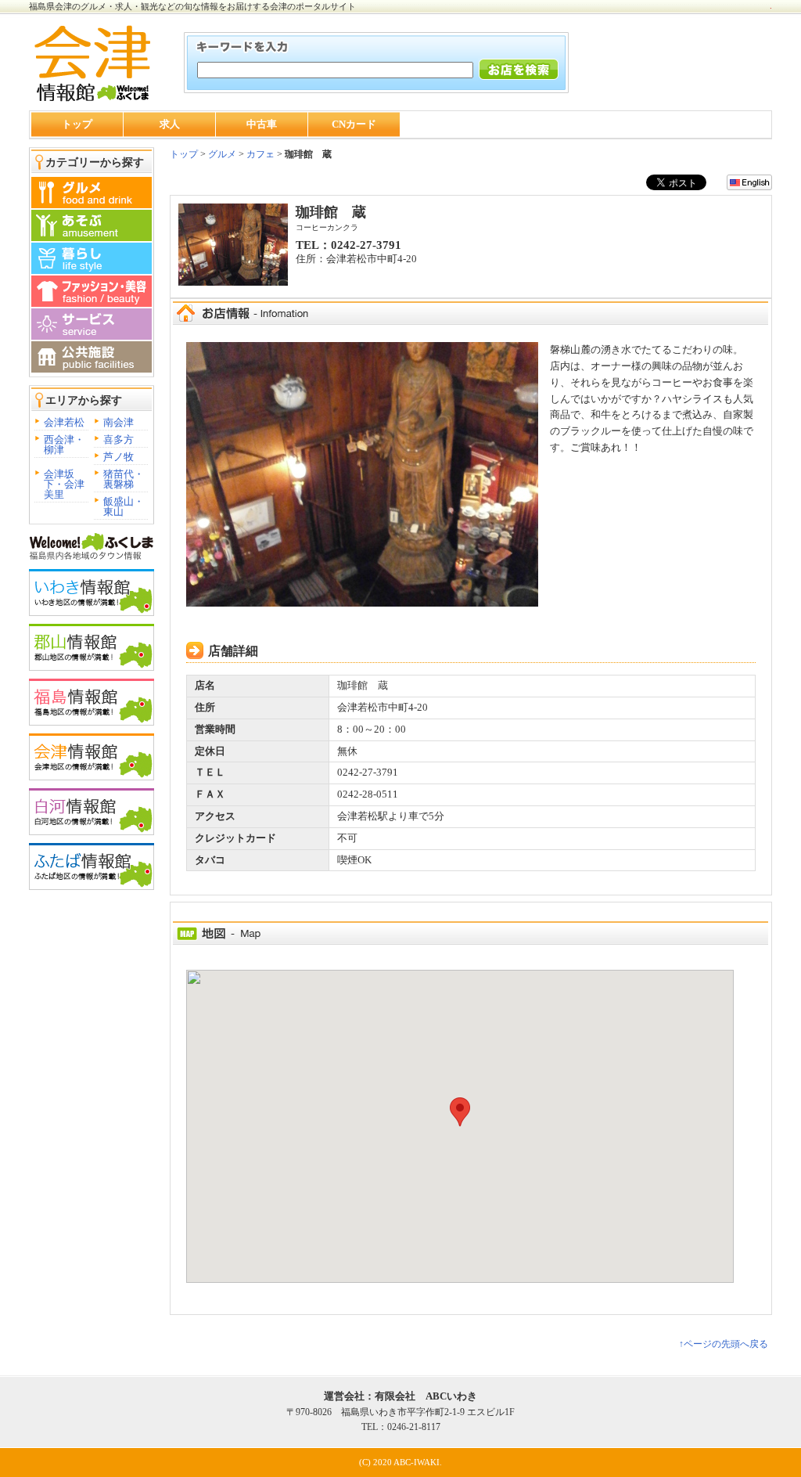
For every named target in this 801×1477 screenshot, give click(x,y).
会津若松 (64, 422)
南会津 (118, 422)
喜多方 (118, 439)
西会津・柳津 (64, 445)
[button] (460, 1112)
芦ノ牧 (118, 457)
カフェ (260, 154)
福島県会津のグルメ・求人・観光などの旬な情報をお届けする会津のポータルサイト (192, 6)
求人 (170, 124)
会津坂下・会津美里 (64, 484)
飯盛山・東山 (123, 506)
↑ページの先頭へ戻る (723, 1343)
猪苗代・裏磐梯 (123, 479)
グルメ (221, 154)
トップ (77, 124)
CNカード (354, 124)
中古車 (261, 124)
